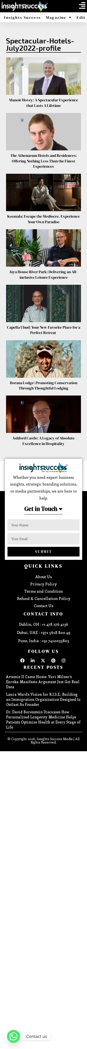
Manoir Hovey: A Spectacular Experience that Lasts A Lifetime (43, 102)
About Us (43, 576)
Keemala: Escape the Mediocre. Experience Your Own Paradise (43, 219)
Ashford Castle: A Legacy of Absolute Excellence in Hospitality (43, 440)
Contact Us (43, 605)
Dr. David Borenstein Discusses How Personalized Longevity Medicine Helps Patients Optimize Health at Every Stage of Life (43, 719)
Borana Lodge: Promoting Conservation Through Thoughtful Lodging (43, 385)
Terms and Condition (43, 591)
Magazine (56, 17)
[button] (82, 5)
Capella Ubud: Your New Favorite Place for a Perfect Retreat (43, 330)
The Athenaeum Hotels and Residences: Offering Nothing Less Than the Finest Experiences (43, 161)
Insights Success (22, 17)
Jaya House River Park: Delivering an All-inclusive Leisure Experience (43, 274)
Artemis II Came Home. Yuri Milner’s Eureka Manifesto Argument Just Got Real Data (43, 681)
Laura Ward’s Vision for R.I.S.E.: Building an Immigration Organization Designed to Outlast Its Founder (43, 699)
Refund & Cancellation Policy (43, 598)
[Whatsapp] (13, 1036)
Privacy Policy (43, 583)
